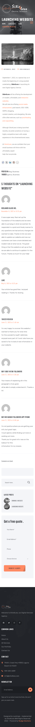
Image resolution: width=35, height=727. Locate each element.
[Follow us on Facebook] (3, 162)
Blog (10, 172)
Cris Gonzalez (25, 69)
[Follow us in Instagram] (13, 162)
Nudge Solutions (25, 721)
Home (3, 635)
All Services (5, 643)
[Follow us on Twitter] (6, 162)
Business (16, 172)
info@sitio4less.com (11, 676)
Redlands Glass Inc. (8, 208)
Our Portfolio (6, 647)
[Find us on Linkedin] (10, 162)
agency (9, 175)
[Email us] (17, 162)
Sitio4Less (7, 144)
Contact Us (5, 650)
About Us (4, 639)
